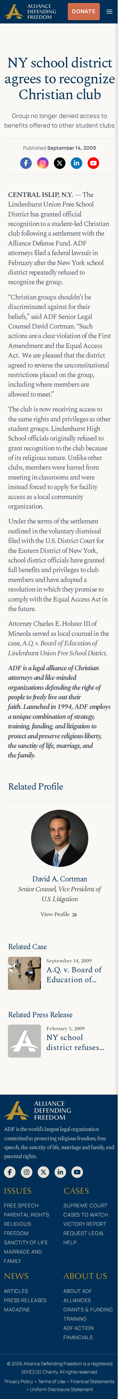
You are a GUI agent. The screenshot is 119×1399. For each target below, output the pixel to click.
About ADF (77, 1291)
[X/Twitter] (59, 162)
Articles (16, 1291)
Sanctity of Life (26, 1242)
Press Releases (25, 1300)
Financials (78, 1337)
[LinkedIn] (76, 162)
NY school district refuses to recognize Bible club (72, 1052)
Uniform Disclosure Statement (61, 1389)
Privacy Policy (19, 1381)
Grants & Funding (88, 1309)
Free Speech (21, 1205)
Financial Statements (92, 1381)
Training (75, 1318)
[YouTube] (93, 162)
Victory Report (84, 1224)
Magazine (17, 1309)
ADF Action (78, 1328)
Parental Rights (26, 1214)
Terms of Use (51, 1381)
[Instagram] (43, 162)
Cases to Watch (85, 1214)
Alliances (77, 1300)
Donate (84, 11)
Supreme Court (85, 1205)
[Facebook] (26, 162)
